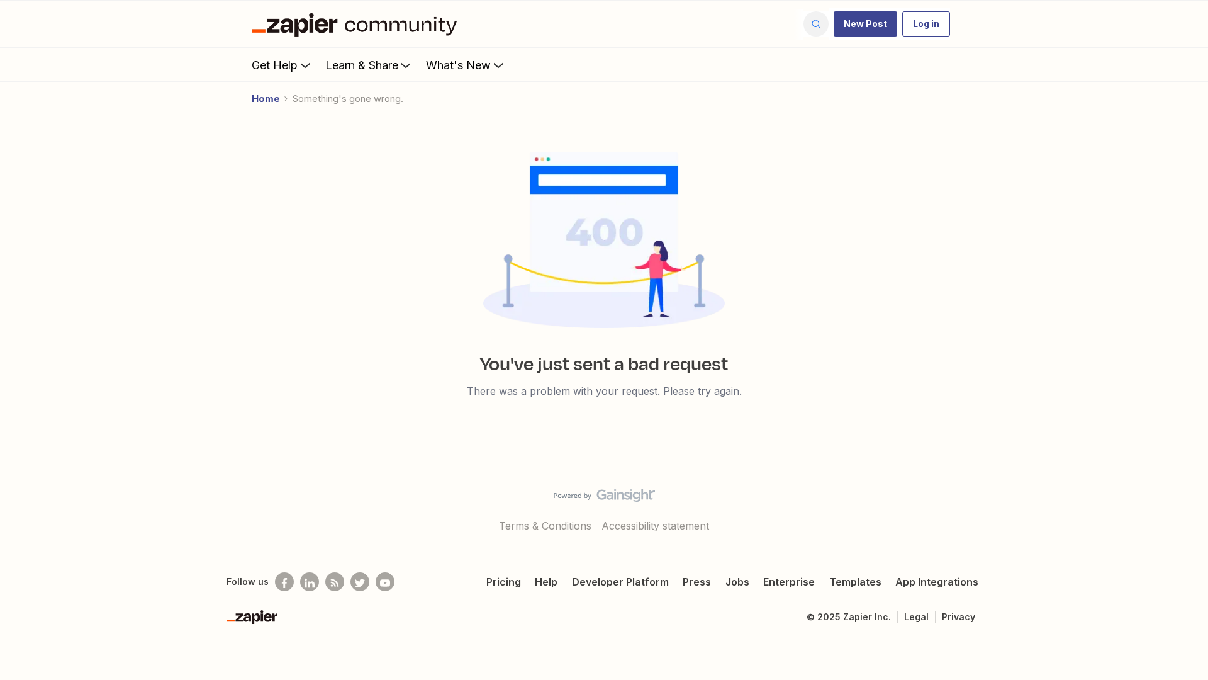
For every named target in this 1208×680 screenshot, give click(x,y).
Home (266, 99)
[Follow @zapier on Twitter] (359, 581)
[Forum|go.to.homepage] (357, 24)
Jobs (737, 581)
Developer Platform (620, 581)
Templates (855, 581)
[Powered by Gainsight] (604, 498)
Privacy (958, 616)
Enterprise (789, 581)
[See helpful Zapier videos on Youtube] (385, 581)
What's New (458, 65)
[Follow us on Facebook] (284, 581)
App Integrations (936, 581)
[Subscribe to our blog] (334, 581)
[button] (865, 24)
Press (697, 581)
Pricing (503, 581)
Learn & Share (361, 65)
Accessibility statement (655, 525)
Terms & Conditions (545, 525)
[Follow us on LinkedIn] (309, 581)
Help (546, 581)
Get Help (275, 65)
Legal (916, 616)
